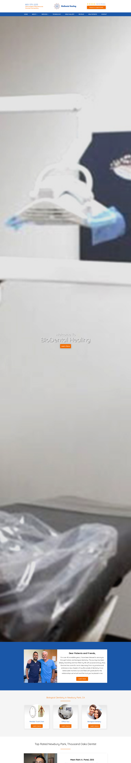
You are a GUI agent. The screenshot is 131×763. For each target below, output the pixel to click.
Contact (104, 14)
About (34, 14)
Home (26, 14)
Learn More (65, 346)
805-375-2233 (31, 4)
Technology (57, 14)
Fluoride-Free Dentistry (31, 8)
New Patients (92, 14)
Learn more (82, 679)
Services (44, 14)
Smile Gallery (69, 14)
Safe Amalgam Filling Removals (34, 6)
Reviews (81, 14)
